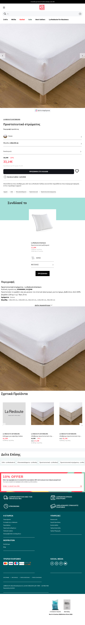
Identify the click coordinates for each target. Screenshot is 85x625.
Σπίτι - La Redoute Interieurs (8, 462)
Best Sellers (40, 19)
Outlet (22, 19)
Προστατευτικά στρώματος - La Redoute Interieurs (72, 462)
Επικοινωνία (53, 519)
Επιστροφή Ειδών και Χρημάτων (12, 534)
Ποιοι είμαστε (7, 519)
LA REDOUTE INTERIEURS (11, 434)
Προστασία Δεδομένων (9, 528)
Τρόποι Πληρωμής (55, 531)
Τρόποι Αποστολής (55, 528)
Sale (30, 19)
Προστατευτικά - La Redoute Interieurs (49, 462)
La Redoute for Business (59, 19)
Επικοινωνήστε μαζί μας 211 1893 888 (42, 2)
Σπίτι (5, 19)
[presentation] (2, 55)
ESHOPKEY (12, 588)
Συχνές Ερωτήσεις (55, 522)
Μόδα (13, 19)
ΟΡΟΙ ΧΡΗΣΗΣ (15, 577)
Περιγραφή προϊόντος (11, 129)
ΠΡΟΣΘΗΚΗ (42, 273)
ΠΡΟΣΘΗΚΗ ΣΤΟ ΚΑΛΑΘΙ (38, 171)
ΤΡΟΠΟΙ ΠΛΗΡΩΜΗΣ (37, 577)
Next (83, 426)
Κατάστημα (6, 544)
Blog (4, 547)
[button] (5, 14)
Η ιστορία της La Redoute (10, 522)
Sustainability (54, 525)
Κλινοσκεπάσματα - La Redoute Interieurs (27, 462)
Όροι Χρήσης (7, 525)
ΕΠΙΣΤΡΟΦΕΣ (6, 577)
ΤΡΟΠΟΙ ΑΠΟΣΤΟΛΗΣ (25, 577)
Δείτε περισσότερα (42, 305)
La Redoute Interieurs (11, 119)
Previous (4, 426)
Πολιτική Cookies (8, 531)
